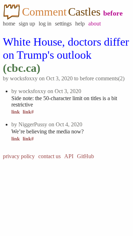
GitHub (85, 156)
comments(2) (109, 78)
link (15, 112)
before (113, 13)
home (9, 24)
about (94, 24)
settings (63, 24)
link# (28, 112)
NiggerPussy (32, 124)
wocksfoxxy (24, 78)
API (68, 156)
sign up (27, 24)
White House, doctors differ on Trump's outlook (66, 48)
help (80, 24)
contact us (49, 156)
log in (45, 24)
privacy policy (19, 156)
